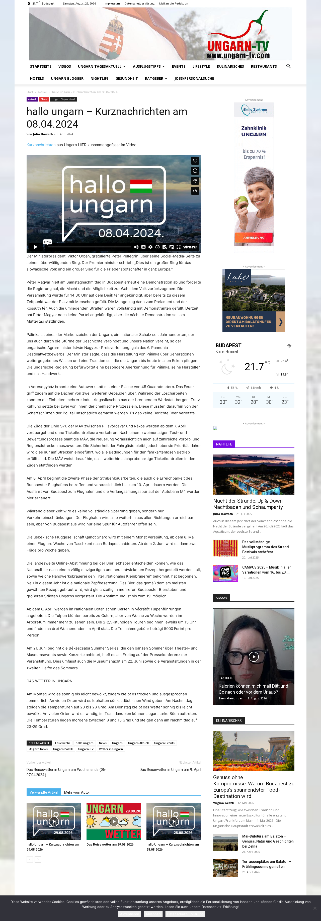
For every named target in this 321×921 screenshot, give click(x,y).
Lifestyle (201, 66)
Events (179, 66)
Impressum (112, 3)
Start (30, 92)
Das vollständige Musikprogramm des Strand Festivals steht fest (265, 547)
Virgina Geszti (223, 803)
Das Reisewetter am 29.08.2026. (110, 844)
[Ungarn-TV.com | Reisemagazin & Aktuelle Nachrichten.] (160, 33)
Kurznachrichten (42, 144)
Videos (64, 66)
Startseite (40, 66)
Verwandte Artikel (44, 792)
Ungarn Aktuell (138, 743)
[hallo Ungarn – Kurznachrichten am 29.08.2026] (54, 821)
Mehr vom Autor (77, 792)
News (44, 99)
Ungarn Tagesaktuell (100, 66)
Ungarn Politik (63, 749)
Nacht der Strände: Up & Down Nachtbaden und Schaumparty (248, 504)
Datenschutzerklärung (139, 3)
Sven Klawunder (231, 698)
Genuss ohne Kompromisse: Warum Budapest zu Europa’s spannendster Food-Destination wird (253, 786)
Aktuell (42, 92)
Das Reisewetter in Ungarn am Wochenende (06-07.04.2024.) (66, 772)
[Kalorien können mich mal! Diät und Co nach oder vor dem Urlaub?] (253, 656)
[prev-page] (30, 859)
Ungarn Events (164, 743)
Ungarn (117, 743)
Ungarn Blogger (67, 78)
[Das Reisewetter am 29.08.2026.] (114, 821)
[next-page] (38, 859)
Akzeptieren (129, 914)
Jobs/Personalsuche (194, 78)
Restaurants (264, 66)
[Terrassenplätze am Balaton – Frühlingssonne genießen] (225, 868)
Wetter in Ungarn (111, 749)
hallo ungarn (85, 743)
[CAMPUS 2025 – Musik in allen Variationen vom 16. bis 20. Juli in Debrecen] (225, 573)
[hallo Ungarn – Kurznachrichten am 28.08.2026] (173, 821)
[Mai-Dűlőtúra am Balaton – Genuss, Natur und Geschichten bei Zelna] (225, 842)
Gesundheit (127, 78)
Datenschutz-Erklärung (185, 914)
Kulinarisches (230, 66)
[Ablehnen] (314, 908)
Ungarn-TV (86, 749)
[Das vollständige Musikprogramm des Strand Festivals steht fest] (225, 548)
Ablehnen (153, 914)
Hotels (37, 78)
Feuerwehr (62, 743)
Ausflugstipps (147, 66)
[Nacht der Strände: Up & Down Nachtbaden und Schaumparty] (253, 474)
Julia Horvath (43, 134)
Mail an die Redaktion (173, 3)
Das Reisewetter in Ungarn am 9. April (170, 769)
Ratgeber (154, 78)
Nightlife (100, 78)
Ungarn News (38, 749)
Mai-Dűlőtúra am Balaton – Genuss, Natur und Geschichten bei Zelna (268, 841)
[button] (288, 66)
